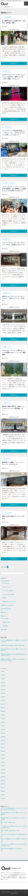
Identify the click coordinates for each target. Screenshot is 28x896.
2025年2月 (3, 722)
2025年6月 (3, 707)
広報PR (4, 597)
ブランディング (6, 583)
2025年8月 (3, 700)
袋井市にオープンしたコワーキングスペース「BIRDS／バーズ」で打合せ (13, 298)
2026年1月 (3, 682)
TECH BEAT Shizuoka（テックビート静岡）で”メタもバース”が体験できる (14, 649)
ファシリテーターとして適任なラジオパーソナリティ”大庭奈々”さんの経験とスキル (14, 827)
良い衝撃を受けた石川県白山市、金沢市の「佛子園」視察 (12, 645)
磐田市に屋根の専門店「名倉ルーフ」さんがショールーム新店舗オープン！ (14, 408)
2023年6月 (3, 791)
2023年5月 (3, 794)
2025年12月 (3, 685)
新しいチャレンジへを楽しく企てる (8, 822)
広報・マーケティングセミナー (9, 601)
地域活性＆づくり (4, 612)
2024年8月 (3, 743)
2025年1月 (3, 725)
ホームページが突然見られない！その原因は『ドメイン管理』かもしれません (14, 641)
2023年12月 (3, 769)
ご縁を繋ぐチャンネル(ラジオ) (7, 605)
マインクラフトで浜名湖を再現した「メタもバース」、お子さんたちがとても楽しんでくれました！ (13, 133)
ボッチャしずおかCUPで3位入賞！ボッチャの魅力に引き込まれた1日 (14, 835)
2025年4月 (3, 714)
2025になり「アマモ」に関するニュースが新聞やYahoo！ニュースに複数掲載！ (14, 352)
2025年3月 (3, 718)
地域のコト (3, 616)
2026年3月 (3, 674)
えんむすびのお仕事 (5, 580)
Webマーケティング (7, 586)
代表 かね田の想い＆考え (6, 608)
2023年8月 (3, 783)
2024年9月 (3, 740)
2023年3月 (3, 798)
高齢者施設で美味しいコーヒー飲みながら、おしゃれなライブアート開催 (14, 818)
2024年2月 (3, 762)
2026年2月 (3, 678)
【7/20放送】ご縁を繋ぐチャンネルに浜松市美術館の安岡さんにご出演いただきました (14, 655)
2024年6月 (3, 751)
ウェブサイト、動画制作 (8, 590)
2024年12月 (3, 729)
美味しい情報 (3, 629)
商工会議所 (5, 625)
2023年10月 (3, 776)
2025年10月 (3, 693)
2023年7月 (3, 787)
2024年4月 (3, 754)
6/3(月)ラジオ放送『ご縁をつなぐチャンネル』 (10, 830)
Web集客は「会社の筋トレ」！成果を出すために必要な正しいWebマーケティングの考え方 (13, 660)
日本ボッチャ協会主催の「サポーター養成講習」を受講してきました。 (14, 839)
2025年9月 (3, 696)
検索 (26, 573)
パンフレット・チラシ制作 (8, 594)
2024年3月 (3, 758)
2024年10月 (3, 736)
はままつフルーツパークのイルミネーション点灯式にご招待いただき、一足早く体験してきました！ (13, 77)
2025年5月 (3, 711)
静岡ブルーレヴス (6, 622)
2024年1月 (3, 765)
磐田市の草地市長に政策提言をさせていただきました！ (12, 848)
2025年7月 (3, 704)
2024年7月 (3, 747)
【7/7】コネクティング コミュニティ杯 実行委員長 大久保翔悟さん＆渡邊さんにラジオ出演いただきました (14, 189)
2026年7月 (3, 671)
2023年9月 (3, 780)
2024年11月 (3, 733)
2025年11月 (3, 689)
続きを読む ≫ (14, 63)
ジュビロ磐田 (6, 618)
